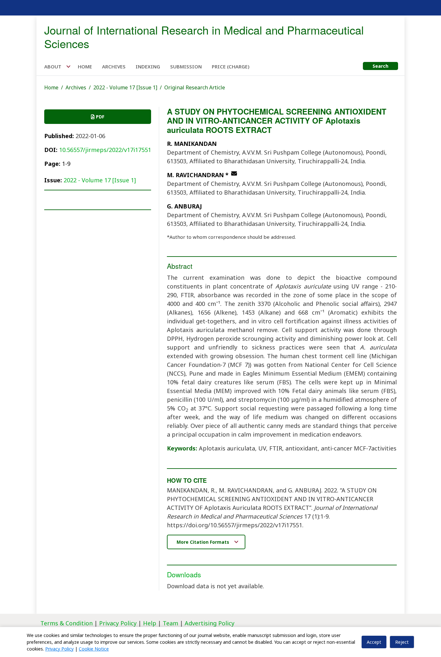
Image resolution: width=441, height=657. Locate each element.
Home (85, 66)
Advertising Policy (209, 623)
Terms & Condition (66, 623)
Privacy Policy (118, 623)
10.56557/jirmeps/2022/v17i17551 (105, 150)
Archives (114, 66)
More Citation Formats (204, 542)
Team (170, 623)
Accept (374, 642)
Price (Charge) (231, 66)
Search (380, 66)
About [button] (53, 66)
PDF (99, 117)
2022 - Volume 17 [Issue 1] (125, 87)
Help (149, 623)
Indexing (148, 66)
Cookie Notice (94, 649)
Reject (402, 642)
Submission (186, 66)
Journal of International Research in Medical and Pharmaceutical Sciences (204, 36)
